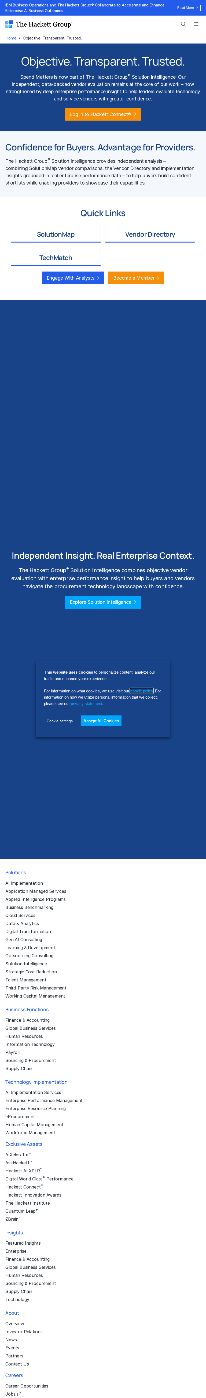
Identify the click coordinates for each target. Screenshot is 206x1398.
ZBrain (12, 1219)
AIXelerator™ (18, 1154)
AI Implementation (24, 883)
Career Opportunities (26, 1386)
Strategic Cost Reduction (31, 971)
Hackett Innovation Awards (33, 1195)
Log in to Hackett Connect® (100, 114)
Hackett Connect (24, 1187)
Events (12, 1347)
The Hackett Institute (27, 1203)
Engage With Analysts (70, 278)
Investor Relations (23, 1331)
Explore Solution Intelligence (100, 602)
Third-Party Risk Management (36, 988)
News (11, 1339)
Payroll (12, 1052)
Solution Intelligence (26, 963)
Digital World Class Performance (39, 1179)
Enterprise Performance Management (44, 1100)
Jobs (10, 1394)
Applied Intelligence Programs (35, 899)
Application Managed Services (35, 891)
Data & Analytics (22, 923)
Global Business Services (30, 1028)
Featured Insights (23, 1243)
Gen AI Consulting (23, 939)
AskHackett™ (18, 1162)
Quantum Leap (21, 1211)
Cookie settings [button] (60, 721)
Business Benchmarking (29, 907)
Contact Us (17, 1364)
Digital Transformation (28, 931)
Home (10, 38)
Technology (17, 1299)
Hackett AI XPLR (23, 1170)
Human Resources (24, 1036)
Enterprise (16, 1251)
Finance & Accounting (27, 1020)
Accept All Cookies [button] (101, 720)
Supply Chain (18, 1068)
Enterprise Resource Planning (35, 1108)
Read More (185, 8)
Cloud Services (20, 915)
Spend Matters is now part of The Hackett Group (75, 77)
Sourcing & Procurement (30, 1060)
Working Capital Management (35, 996)
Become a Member (133, 278)
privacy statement (86, 703)
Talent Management (25, 979)
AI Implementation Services (33, 1092)
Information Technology (30, 1044)
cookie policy (141, 691)
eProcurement (20, 1116)
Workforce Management (30, 1132)
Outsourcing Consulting (29, 955)
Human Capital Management (34, 1124)
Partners (14, 1356)
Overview (14, 1323)
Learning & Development (30, 947)
